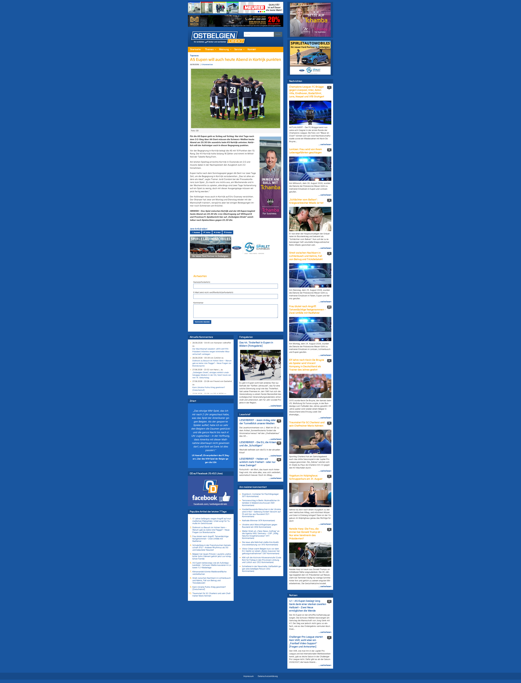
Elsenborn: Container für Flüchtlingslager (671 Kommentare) (260, 495)
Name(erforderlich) (201, 282)
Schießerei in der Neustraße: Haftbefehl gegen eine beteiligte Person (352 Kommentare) (261, 568)
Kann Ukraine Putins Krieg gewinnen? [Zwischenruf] (208, 388)
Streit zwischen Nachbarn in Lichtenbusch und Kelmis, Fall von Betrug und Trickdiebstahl (211, 580)
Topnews (194, 56)
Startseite (195, 49)
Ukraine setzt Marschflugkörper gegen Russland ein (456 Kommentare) (259, 525)
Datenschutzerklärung (268, 676)
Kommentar (198, 302)
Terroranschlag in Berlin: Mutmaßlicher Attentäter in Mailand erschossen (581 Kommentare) (261, 502)
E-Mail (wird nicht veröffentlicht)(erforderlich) (213, 292)
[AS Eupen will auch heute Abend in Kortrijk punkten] (235, 98)
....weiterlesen (275, 406)
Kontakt (251, 49)
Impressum (248, 676)
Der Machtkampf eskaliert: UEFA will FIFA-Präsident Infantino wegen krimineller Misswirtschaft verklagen (211, 351)
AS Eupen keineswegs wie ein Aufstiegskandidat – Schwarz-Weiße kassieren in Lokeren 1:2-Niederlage (211, 565)
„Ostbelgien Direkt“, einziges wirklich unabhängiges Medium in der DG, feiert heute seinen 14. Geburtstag (211, 375)
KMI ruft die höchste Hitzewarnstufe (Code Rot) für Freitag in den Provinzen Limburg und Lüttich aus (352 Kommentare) (261, 559)
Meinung (224, 49)
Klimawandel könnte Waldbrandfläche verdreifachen (209, 572)
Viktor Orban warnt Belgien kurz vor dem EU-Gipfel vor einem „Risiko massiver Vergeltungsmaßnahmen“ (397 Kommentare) (261, 551)
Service (238, 49)
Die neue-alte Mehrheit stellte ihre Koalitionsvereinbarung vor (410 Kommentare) (260, 543)
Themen (209, 49)
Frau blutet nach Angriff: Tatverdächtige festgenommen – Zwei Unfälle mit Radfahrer (210, 538)
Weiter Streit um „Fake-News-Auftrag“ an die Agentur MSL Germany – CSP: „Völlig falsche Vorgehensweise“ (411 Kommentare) (260, 534)
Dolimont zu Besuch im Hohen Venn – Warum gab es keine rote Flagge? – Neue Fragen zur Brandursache (212, 363)
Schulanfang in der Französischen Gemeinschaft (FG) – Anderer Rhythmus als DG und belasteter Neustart (211, 547)
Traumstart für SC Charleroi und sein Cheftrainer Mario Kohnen (211, 594)
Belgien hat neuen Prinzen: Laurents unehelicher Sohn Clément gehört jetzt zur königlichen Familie (211, 556)
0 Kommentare (207, 65)
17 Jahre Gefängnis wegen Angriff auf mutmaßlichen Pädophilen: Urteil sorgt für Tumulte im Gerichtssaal (211, 520)
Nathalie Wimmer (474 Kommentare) (258, 520)
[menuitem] (195, 49)
